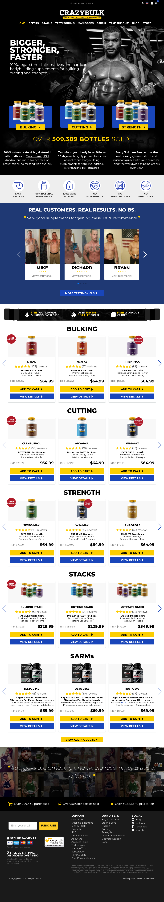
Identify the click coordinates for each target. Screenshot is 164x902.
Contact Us (77, 819)
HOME (21, 23)
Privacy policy (128, 878)
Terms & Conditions (145, 878)
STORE (147, 23)
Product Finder (79, 835)
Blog (138, 819)
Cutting (106, 829)
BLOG (135, 23)
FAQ (73, 832)
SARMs (101, 23)
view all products (80, 739)
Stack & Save (109, 822)
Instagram (141, 823)
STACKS (47, 23)
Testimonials (78, 845)
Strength (107, 832)
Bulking (106, 826)
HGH (46, 156)
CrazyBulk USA (34, 878)
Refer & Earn (78, 854)
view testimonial (42, 275)
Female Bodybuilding (114, 835)
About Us (76, 838)
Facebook (141, 826)
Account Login (79, 842)
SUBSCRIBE (48, 825)
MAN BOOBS (86, 23)
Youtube (140, 830)
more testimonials (80, 293)
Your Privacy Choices (83, 858)
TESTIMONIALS (65, 23)
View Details (30, 396)
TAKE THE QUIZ (119, 23)
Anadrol (10, 160)
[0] (156, 3)
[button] (145, 254)
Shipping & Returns (82, 822)
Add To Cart (30, 389)
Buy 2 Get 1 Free (111, 819)
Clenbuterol (34, 156)
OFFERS (34, 23)
